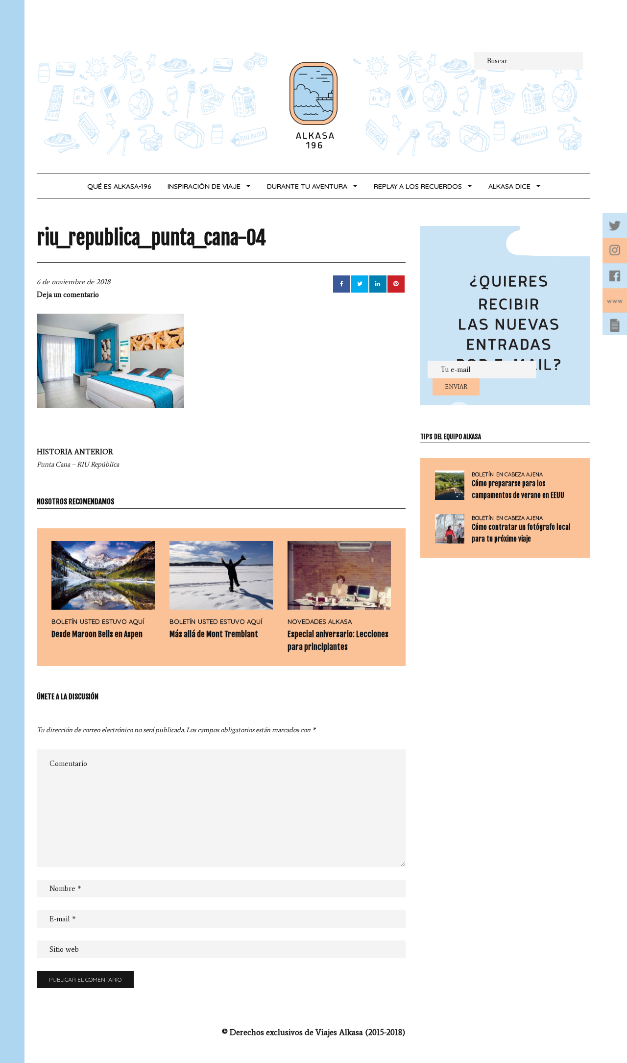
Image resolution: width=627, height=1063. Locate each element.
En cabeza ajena (519, 474)
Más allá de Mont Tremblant (213, 634)
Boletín (64, 621)
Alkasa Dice (509, 186)
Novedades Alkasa (320, 621)
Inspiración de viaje (204, 186)
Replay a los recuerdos (418, 186)
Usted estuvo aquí (112, 621)
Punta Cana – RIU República (78, 458)
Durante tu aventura (307, 186)
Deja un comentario (68, 294)
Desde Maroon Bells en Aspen (97, 634)
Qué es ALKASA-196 (119, 186)
